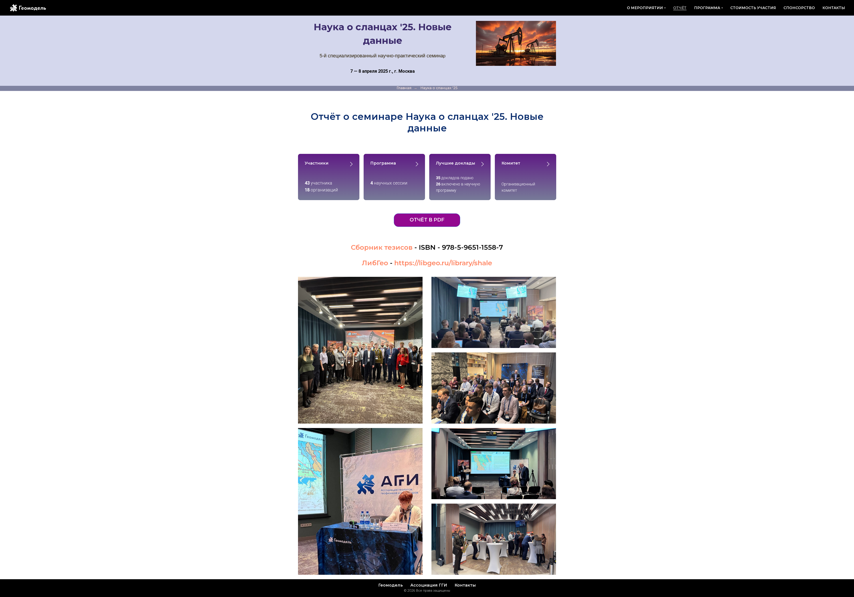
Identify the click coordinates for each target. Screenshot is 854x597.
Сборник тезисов (382, 247)
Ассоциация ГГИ (428, 585)
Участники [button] (316, 163)
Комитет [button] (511, 163)
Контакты (465, 585)
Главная (404, 88)
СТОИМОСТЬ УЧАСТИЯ (753, 8)
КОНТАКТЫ (833, 8)
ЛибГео (375, 263)
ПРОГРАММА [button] (707, 8)
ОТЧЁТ (680, 8)
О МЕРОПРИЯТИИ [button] (645, 8)
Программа (383, 163)
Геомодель (390, 585)
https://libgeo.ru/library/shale (443, 263)
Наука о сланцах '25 (438, 88)
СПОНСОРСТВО (799, 8)
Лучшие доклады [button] (455, 163)
